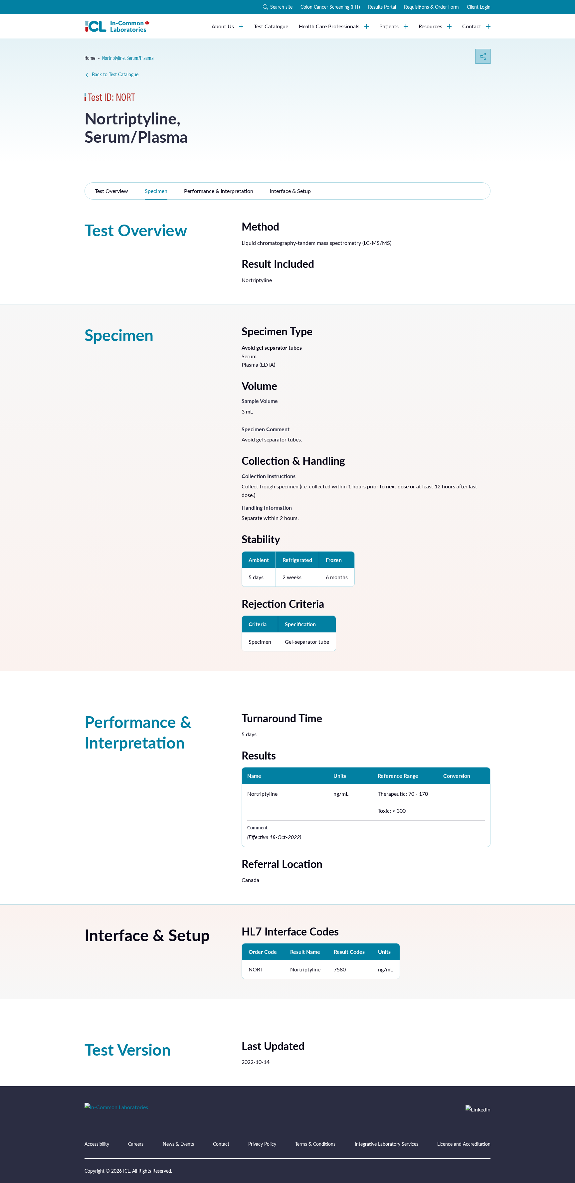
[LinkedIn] (478, 1109)
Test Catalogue (271, 26)
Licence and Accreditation (463, 1144)
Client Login (478, 7)
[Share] (483, 56)
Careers (135, 1144)
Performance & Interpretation (218, 190)
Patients (389, 26)
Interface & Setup (290, 190)
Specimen (156, 190)
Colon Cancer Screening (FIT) (330, 7)
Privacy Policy (262, 1144)
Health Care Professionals (329, 26)
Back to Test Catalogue (115, 74)
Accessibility (97, 1144)
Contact (471, 26)
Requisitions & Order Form (431, 7)
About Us (223, 26)
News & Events (178, 1144)
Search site (281, 7)
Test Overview (111, 190)
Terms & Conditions (315, 1144)
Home (90, 58)
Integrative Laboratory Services (386, 1144)
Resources (430, 26)
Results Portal (382, 7)
